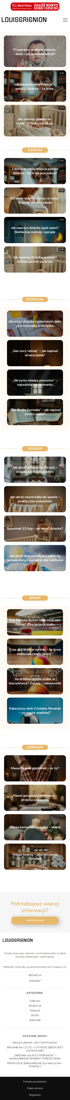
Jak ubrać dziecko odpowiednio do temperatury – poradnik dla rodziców (35, 558)
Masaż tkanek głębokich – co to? (35, 768)
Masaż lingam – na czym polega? (35, 1043)
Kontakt (35, 981)
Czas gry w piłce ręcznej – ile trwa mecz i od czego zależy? (35, 651)
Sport (35, 598)
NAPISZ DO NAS (35, 920)
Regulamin (35, 1095)
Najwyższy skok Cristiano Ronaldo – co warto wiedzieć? (35, 710)
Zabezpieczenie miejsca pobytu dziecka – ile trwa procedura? (34, 86)
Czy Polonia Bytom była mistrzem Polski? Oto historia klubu (35, 622)
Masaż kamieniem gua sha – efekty (35, 827)
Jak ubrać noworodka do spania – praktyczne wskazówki (35, 499)
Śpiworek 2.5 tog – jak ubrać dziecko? (35, 529)
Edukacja (35, 299)
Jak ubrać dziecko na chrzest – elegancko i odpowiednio (35, 469)
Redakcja (35, 975)
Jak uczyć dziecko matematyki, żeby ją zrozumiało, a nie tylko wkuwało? (34, 323)
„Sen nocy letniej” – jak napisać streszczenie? (35, 353)
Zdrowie (35, 747)
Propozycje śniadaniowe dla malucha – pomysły (35, 1065)
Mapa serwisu (35, 1088)
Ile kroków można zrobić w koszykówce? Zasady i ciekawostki (35, 681)
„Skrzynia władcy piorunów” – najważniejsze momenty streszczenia (35, 382)
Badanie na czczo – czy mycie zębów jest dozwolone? (35, 1049)
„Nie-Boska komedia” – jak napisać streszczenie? (35, 412)
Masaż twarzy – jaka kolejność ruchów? (35, 856)
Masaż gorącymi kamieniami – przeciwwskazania (35, 798)
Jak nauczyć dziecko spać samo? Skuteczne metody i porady (35, 230)
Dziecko (35, 150)
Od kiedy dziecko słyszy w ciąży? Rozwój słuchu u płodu (35, 200)
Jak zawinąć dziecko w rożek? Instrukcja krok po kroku (34, 121)
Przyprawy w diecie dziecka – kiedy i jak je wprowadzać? (34, 52)
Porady (35, 448)
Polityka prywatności (35, 1081)
